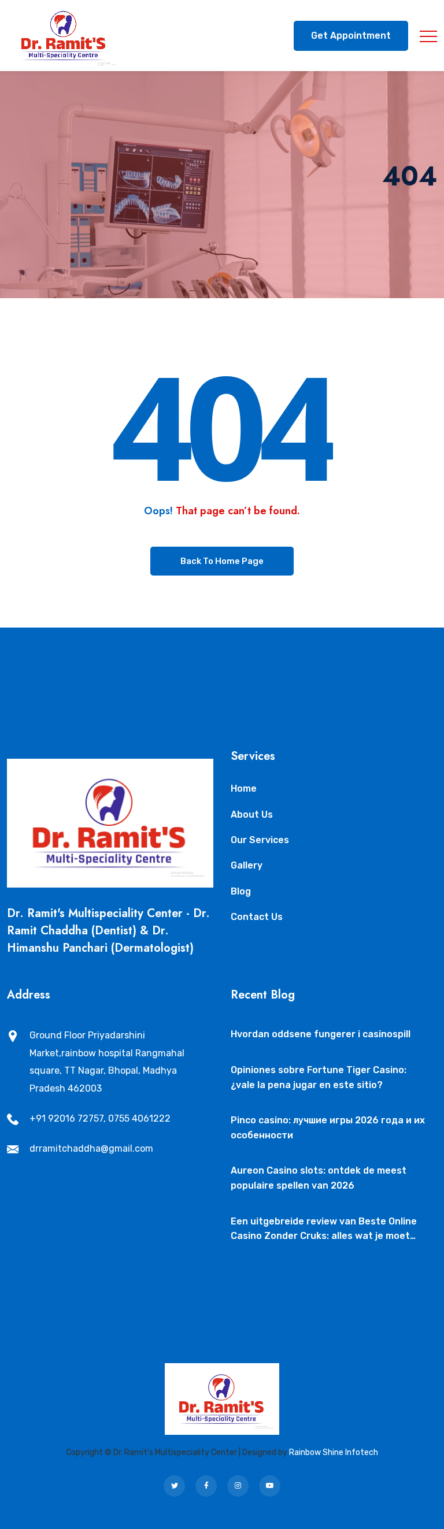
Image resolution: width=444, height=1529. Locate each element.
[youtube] (269, 1486)
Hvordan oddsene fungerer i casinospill (320, 1034)
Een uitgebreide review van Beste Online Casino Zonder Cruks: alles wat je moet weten (324, 1230)
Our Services (260, 839)
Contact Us (257, 916)
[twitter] (174, 1486)
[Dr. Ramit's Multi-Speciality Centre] (64, 35)
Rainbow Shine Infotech (333, 1452)
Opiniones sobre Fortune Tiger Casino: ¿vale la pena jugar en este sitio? (318, 1077)
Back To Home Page (222, 561)
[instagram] (238, 1486)
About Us (252, 814)
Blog (241, 891)
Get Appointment (351, 35)
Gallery (246, 865)
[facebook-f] (206, 1486)
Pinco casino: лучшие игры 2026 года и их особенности (328, 1128)
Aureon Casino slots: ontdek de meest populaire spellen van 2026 (318, 1178)
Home (244, 788)
